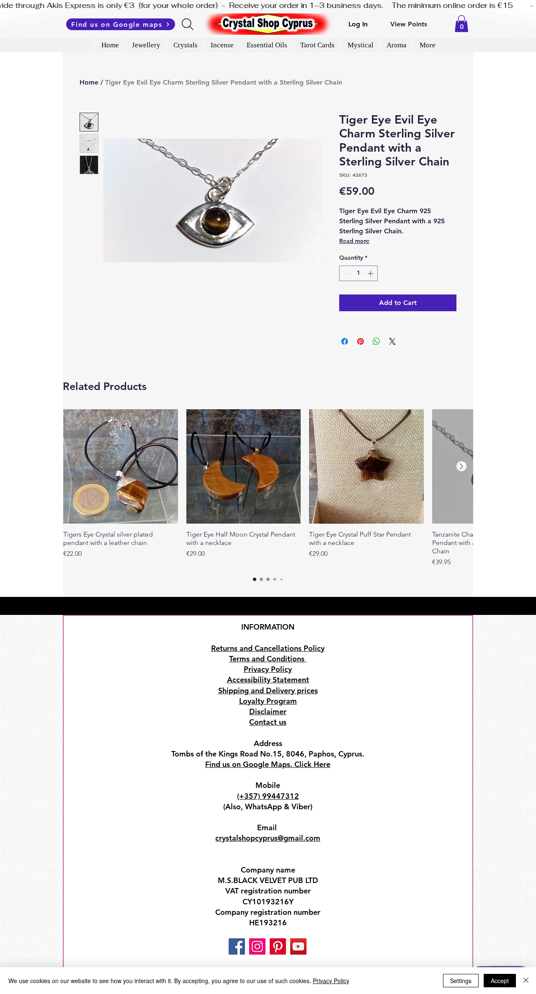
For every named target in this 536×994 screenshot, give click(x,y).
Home (89, 82)
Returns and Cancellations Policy (268, 648)
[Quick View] (120, 466)
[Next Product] (461, 466)
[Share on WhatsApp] (376, 341)
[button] (461, 23)
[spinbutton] (358, 273)
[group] (268, 488)
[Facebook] (237, 946)
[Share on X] (392, 341)
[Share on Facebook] (345, 341)
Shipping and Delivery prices (268, 690)
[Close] (526, 980)
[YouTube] (298, 946)
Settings (461, 980)
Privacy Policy (331, 980)
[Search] (188, 24)
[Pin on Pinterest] (361, 341)
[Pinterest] (278, 946)
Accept (500, 980)
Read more (354, 241)
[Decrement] (345, 273)
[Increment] (371, 273)
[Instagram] (257, 946)
